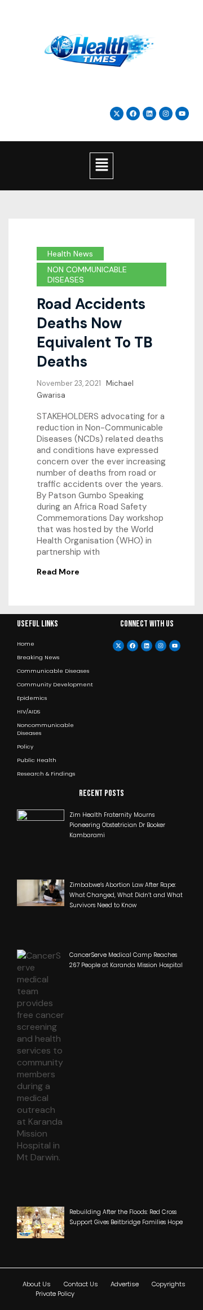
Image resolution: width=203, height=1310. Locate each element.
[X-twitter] (118, 645)
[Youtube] (174, 645)
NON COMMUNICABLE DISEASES (87, 274)
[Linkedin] (149, 113)
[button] (101, 166)
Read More (58, 572)
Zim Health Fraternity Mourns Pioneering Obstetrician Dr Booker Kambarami (117, 825)
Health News (70, 254)
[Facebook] (132, 645)
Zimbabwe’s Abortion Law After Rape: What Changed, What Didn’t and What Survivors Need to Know (126, 895)
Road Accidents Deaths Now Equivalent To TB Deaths (95, 332)
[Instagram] (166, 113)
